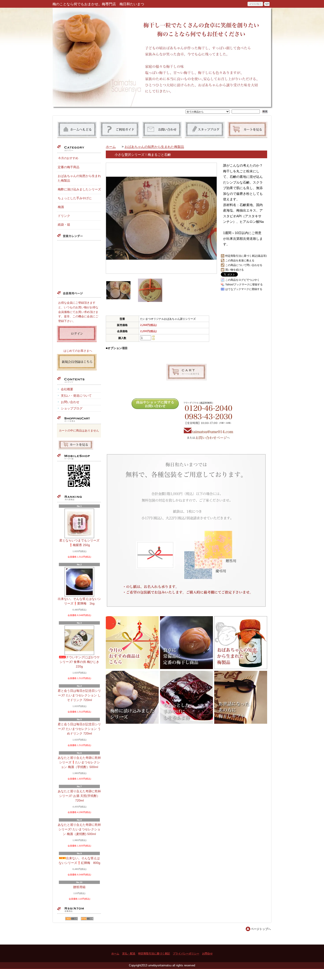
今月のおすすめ (68, 158)
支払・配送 (128, 953)
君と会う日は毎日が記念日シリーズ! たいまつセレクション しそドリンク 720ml (79, 695)
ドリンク (64, 216)
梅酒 (61, 207)
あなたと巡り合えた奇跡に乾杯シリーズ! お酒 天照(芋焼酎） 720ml (79, 795)
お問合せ (207, 953)
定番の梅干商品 (68, 167)
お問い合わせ (70, 402)
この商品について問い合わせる (243, 265)
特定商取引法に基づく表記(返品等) (246, 255)
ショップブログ (71, 408)
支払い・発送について (76, 395)
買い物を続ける (234, 269)
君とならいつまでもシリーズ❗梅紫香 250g (79, 543)
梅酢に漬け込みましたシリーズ (79, 189)
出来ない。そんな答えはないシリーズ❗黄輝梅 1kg (79, 601)
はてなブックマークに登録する (243, 289)
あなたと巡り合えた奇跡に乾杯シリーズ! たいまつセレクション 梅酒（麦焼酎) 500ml (79, 829)
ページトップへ (261, 929)
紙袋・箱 (64, 224)
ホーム (111, 147)
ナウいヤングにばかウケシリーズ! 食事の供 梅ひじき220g (80, 661)
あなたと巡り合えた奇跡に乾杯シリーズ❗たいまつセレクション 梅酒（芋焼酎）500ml (79, 762)
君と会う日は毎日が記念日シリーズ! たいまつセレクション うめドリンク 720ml (79, 728)
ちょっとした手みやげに (75, 198)
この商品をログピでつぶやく (242, 279)
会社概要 (67, 389)
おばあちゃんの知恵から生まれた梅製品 (154, 147)
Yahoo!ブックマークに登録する (244, 284)
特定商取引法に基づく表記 (154, 953)
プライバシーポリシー (186, 953)
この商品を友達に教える (239, 260)
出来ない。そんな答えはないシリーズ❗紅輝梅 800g (79, 860)
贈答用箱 (79, 887)
